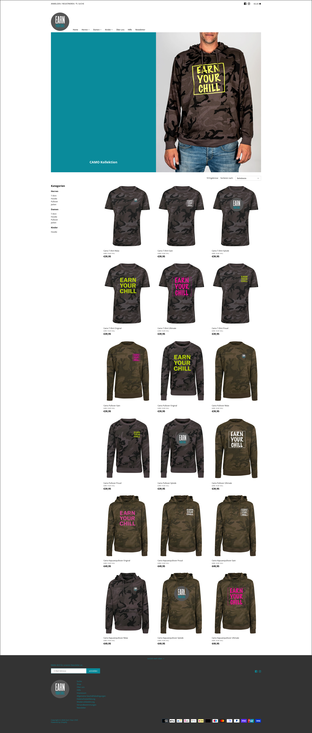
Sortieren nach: (226, 178)
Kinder (54, 227)
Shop (79, 684)
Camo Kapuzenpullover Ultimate (225, 639)
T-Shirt (53, 195)
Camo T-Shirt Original (112, 329)
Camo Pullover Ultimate (222, 484)
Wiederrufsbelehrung (86, 702)
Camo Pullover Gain (111, 406)
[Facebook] (245, 3)
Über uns (80, 687)
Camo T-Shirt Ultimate (167, 329)
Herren (54, 191)
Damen (54, 209)
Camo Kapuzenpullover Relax (115, 639)
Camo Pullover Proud (112, 484)
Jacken (53, 204)
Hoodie (54, 198)
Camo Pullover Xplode (167, 484)
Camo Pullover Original (167, 406)
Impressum (81, 693)
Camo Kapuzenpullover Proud (170, 561)
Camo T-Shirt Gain (165, 251)
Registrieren (68, 3)
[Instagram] (249, 3)
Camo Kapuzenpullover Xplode (170, 639)
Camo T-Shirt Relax (111, 251)
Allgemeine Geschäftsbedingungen (91, 696)
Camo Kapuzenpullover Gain (224, 561)
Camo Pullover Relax (220, 406)
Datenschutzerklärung (86, 699)
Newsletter (81, 707)
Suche (79, 681)
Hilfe (79, 690)
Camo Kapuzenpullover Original (116, 561)
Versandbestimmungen (86, 705)
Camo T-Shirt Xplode (220, 251)
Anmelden (56, 3)
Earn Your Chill (72, 720)
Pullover (54, 201)
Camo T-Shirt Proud (220, 329)
